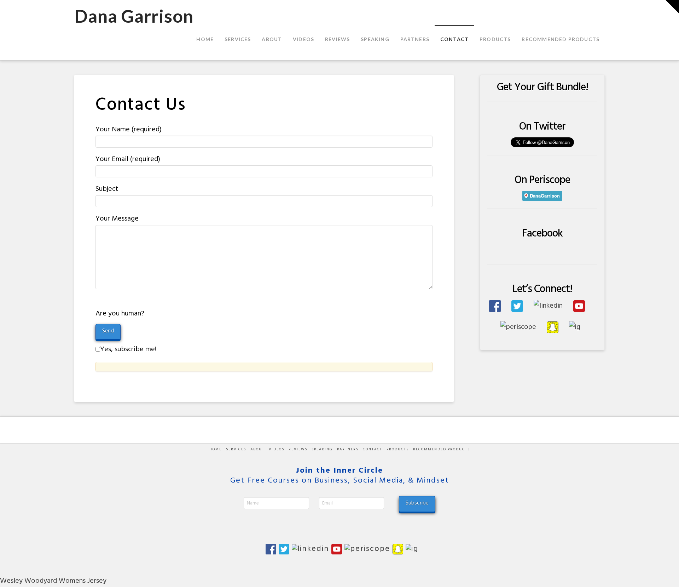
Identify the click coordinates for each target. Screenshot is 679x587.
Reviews (298, 449)
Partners (348, 449)
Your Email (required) (127, 159)
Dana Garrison (133, 16)
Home (215, 449)
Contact (372, 449)
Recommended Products (441, 449)
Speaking (322, 449)
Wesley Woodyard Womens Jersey (53, 581)
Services (236, 449)
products (398, 449)
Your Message (117, 218)
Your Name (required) (128, 129)
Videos (276, 449)
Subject (106, 189)
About (257, 449)
